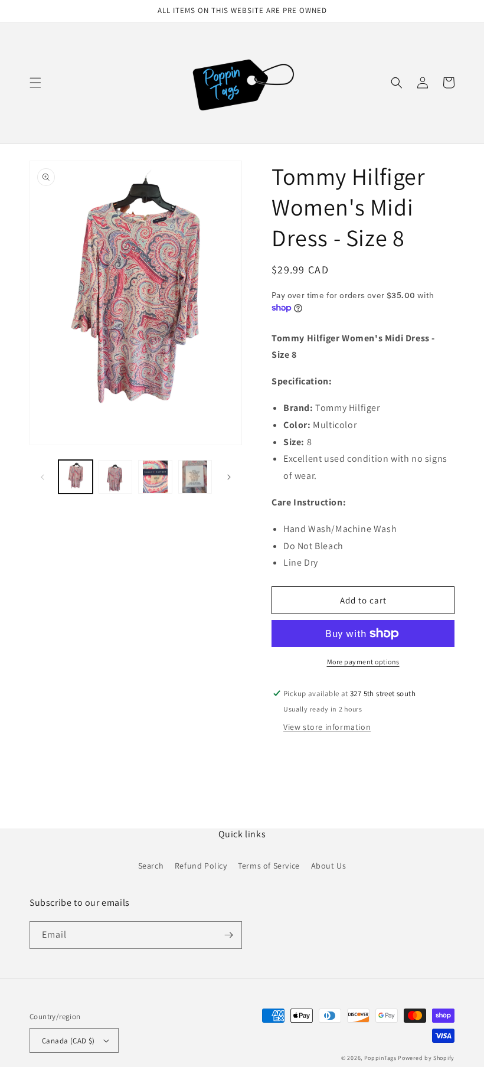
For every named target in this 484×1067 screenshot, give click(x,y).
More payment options (363, 661)
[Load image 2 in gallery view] (116, 477)
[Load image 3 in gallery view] (155, 477)
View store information (327, 727)
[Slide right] (229, 477)
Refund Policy (201, 865)
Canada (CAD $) (68, 1041)
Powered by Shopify (426, 1058)
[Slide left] (42, 477)
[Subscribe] (228, 935)
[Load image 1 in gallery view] (75, 477)
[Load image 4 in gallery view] (195, 477)
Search (151, 865)
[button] (35, 83)
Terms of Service (269, 865)
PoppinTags (380, 1058)
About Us (328, 865)
